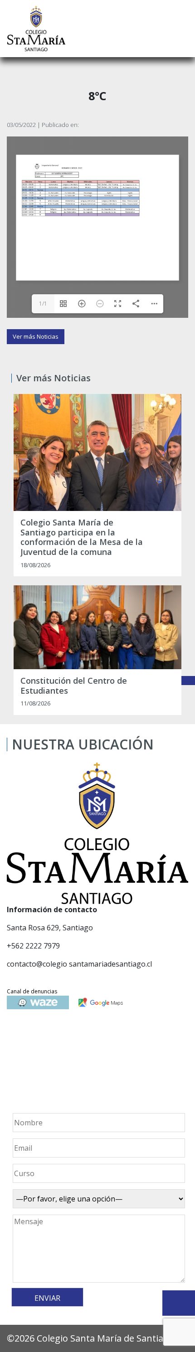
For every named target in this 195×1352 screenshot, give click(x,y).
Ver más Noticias (35, 336)
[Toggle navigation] (182, 28)
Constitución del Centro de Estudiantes (73, 685)
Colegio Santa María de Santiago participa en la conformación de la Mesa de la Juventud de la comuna (81, 537)
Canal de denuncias (32, 991)
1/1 (43, 303)
